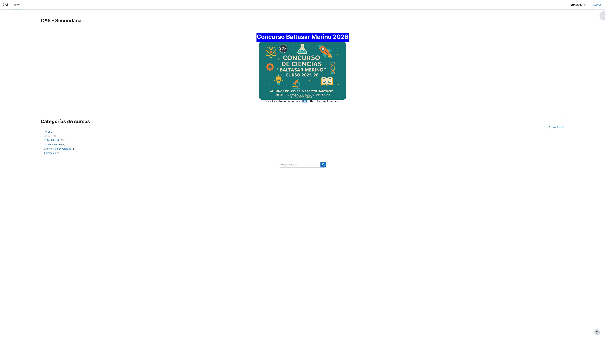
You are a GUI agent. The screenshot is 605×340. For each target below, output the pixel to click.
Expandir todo (556, 127)
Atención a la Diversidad (57, 148)
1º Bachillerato (52, 140)
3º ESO (48, 131)
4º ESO (48, 135)
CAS (6, 4)
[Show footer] (597, 332)
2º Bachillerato (52, 144)
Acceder (597, 4)
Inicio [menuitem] (17, 4)
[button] (580, 4)
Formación (50, 152)
